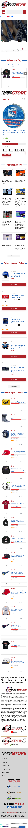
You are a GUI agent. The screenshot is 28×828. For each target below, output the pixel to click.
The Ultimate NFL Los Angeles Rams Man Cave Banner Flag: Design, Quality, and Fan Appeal (20, 202)
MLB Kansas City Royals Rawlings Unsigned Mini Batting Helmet (18, 275)
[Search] (24, 12)
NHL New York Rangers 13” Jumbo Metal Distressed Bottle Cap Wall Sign (13, 132)
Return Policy (5, 772)
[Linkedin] (19, 807)
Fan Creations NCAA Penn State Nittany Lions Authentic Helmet (18, 486)
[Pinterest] (21, 807)
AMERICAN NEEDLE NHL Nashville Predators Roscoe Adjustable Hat (17, 661)
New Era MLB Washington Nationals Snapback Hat (18, 452)
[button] (4, 12)
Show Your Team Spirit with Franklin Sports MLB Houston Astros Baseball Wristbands (20, 225)
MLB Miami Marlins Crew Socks (17, 417)
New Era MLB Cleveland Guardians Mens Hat (17, 555)
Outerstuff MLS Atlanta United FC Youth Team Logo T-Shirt (17, 505)
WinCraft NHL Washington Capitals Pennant (17, 627)
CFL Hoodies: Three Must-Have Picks (7, 181)
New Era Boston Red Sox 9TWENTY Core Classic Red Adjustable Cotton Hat (18, 592)
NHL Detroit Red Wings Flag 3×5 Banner (17, 296)
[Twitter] (16, 807)
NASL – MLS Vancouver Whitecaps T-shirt (17, 609)
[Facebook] (11, 807)
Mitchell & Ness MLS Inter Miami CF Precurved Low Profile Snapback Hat (17, 540)
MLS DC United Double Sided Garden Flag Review (6, 223)
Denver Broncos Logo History (20, 180)
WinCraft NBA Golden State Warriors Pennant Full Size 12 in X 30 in (17, 574)
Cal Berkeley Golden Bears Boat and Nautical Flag (18, 401)
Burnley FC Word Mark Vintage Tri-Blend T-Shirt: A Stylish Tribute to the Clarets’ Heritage (7, 202)
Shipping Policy (6, 769)
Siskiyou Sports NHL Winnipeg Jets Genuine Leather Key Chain (17, 521)
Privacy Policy (5, 765)
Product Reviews (6, 758)
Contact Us (5, 776)
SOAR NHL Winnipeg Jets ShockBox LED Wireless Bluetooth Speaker (17, 434)
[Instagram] (13, 807)
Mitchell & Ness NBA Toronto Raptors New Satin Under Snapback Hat (18, 74)
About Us (4, 762)
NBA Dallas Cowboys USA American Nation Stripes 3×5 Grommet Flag (17, 370)
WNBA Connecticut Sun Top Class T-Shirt (17, 644)
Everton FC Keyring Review (6, 244)
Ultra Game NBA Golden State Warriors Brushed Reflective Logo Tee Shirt (18, 346)
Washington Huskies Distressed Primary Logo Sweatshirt (17, 470)
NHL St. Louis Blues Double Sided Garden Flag (17, 321)
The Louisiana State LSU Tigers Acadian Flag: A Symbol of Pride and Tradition (20, 247)
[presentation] (2, 73)
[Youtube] (8, 807)
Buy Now (7, 155)
